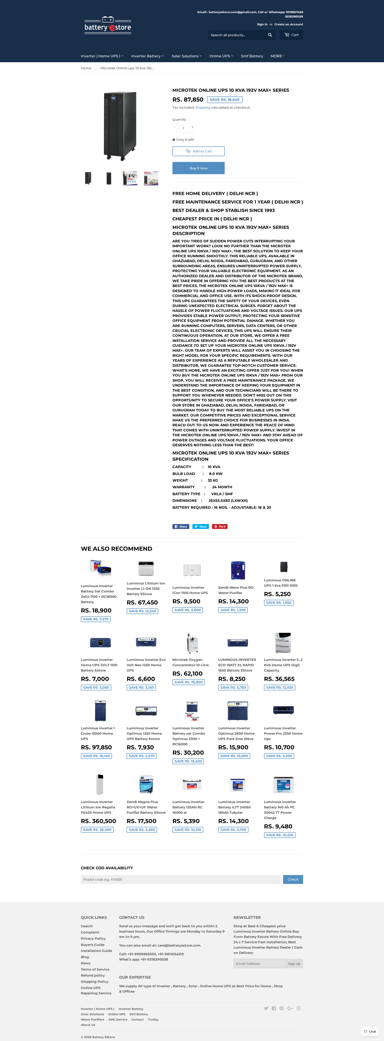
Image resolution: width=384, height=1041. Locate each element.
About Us (88, 1025)
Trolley (153, 1019)
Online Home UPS (215, 986)
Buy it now (199, 168)
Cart (295, 35)
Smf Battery (252, 56)
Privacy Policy (93, 938)
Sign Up (294, 963)
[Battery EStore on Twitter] (266, 1009)
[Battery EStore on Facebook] (274, 1009)
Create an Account (288, 24)
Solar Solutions (185, 56)
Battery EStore (103, 1037)
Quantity (179, 120)
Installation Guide (96, 951)
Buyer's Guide (92, 945)
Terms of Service (95, 969)
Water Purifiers (92, 1019)
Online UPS (220, 56)
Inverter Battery (146, 56)
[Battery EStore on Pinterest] (281, 1009)
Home (86, 68)
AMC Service (117, 1019)
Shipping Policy (94, 981)
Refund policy (93, 975)
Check (293, 879)
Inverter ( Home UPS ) (101, 56)
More (276, 56)
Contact (138, 1019)
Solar (193, 986)
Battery (179, 986)
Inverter (163, 986)
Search (87, 926)
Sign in (262, 24)
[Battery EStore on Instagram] (298, 1009)
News (85, 963)
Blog (85, 957)
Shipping (202, 107)
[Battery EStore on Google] (290, 1009)
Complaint (90, 932)
